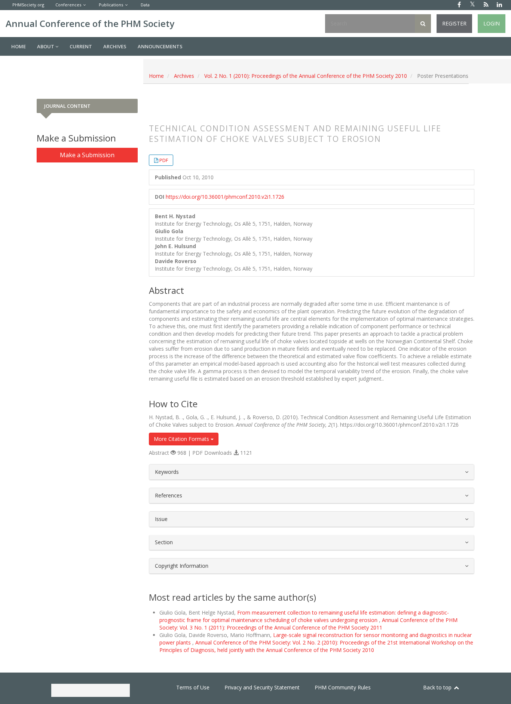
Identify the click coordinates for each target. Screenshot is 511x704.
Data (145, 4)
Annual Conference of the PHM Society (90, 23)
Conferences (68, 4)
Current (81, 46)
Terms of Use (192, 687)
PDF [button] (163, 160)
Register (454, 23)
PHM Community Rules (343, 687)
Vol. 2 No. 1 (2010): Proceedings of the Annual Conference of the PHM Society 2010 (305, 75)
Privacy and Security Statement (262, 687)
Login (491, 23)
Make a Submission (87, 155)
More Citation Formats (182, 438)
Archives (114, 46)
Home (18, 46)
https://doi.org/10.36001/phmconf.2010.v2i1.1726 (225, 196)
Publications (111, 4)
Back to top (438, 687)
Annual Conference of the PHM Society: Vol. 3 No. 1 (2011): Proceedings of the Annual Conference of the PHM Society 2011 (308, 623)
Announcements (160, 46)
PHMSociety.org (28, 4)
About (46, 46)
